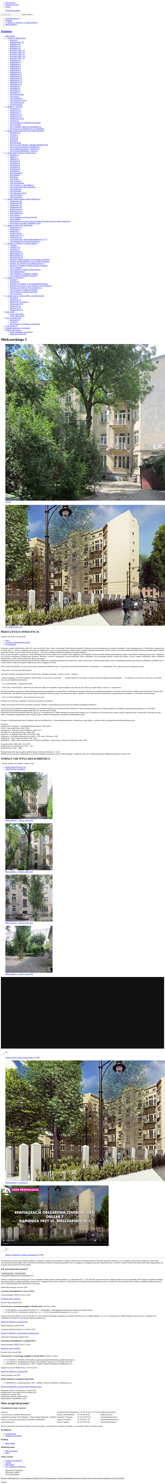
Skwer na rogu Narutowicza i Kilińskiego (24, 147)
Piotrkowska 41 (15, 306)
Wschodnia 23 (15, 163)
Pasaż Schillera (15, 219)
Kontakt (8, 1463)
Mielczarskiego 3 (11, 25)
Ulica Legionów (15, 181)
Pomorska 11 (14, 155)
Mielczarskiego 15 (16, 253)
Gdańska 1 (14, 245)
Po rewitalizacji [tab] (10, 644)
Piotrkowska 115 (16, 205)
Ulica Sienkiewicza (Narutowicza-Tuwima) (25, 123)
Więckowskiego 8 (16, 310)
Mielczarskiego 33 (16, 257)
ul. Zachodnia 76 (11, 326)
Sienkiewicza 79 (16, 237)
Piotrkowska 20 (15, 300)
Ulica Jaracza (14, 96)
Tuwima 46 (14, 139)
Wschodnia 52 (15, 90)
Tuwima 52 (14, 141)
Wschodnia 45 (15, 86)
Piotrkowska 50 (15, 308)
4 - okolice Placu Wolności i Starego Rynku (20, 153)
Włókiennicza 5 (15, 66)
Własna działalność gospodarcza (21, 332)
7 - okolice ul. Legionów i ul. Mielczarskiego (21, 22)
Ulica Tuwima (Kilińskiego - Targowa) (23, 151)
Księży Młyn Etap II (17, 316)
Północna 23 (14, 159)
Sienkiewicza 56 (16, 233)
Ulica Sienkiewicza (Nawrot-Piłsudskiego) (25, 241)
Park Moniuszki (15, 143)
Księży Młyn (10, 312)
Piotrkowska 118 (16, 207)
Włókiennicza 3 (15, 62)
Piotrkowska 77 (15, 113)
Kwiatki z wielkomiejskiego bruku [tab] (17, 642)
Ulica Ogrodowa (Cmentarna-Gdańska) (24, 274)
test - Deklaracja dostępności (15, 1467)
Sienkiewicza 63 (16, 211)
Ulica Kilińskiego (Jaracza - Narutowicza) (25, 149)
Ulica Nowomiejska (17, 183)
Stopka (7, 7)
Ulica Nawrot (15, 215)
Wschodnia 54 (15, 92)
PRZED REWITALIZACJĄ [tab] (15, 767)
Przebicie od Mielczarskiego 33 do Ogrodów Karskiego (29, 259)
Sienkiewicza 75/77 (17, 235)
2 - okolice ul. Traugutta (13, 106)
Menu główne (10, 3)
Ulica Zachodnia (16, 197)
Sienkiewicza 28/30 (17, 119)
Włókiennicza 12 (16, 76)
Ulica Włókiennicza (17, 102)
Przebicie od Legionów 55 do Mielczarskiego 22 (27, 264)
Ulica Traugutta (15, 125)
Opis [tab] (7, 640)
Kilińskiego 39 (15, 133)
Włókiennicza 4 (15, 64)
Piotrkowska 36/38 (16, 304)
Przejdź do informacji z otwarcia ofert (14, 1322)
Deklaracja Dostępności (13, 1461)
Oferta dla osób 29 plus (18, 334)
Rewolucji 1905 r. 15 (17, 52)
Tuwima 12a (14, 121)
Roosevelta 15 (15, 229)
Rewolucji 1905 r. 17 (17, 54)
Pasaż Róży (14, 177)
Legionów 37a (15, 247)
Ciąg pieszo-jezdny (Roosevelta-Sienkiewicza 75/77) (28, 239)
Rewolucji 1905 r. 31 (17, 58)
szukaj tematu (27, 14)
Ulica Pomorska (15, 189)
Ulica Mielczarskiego (17, 272)
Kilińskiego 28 (15, 46)
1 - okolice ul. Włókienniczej (15, 38)
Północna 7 (14, 157)
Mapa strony (9, 1465)
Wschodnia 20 (15, 161)
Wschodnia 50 (15, 88)
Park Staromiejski (16, 173)
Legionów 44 (14, 249)
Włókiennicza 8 (15, 72)
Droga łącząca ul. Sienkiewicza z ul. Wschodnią (27, 129)
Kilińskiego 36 (15, 48)
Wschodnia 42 (15, 169)
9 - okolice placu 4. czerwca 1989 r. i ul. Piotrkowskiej (24, 296)
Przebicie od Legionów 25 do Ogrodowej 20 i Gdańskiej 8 (31, 286)
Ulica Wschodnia (16, 104)
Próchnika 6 (14, 298)
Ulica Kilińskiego (16, 98)
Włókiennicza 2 (15, 60)
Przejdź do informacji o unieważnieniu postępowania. (20, 1333)
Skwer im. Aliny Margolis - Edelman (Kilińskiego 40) (29, 145)
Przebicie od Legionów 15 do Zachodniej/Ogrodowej (29, 284)
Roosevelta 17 (15, 231)
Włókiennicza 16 (16, 82)
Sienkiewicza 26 (16, 117)
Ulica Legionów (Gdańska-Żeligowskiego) (25, 270)
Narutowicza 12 (15, 111)
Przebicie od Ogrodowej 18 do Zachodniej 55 (26, 288)
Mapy (7, 1453)
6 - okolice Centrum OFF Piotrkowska (19, 225)
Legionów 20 (14, 282)
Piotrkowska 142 (16, 227)
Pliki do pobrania (11, 1451)
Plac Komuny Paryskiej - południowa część (25, 223)
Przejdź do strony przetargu (10, 1299)
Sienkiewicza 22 (16, 115)
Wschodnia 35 (15, 167)
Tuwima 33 (14, 135)
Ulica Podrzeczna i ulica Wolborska (22, 187)
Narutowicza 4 (15, 108)
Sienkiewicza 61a (16, 209)
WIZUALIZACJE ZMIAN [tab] (15, 769)
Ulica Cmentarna (16, 268)
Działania (8, 20)
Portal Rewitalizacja (12, 18)
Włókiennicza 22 (16, 84)
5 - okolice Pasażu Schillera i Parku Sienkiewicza (22, 199)
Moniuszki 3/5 (15, 320)
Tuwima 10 (14, 322)
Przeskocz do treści (12, 5)
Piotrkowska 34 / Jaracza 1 (19, 302)
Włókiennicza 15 (16, 80)
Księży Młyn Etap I (17, 314)
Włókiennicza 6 (15, 68)
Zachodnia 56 (15, 171)
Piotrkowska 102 (16, 201)
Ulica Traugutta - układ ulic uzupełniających (25, 127)
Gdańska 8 (14, 280)
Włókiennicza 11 (16, 74)
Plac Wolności (15, 175)
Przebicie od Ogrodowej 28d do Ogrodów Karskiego (29, 266)
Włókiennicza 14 (16, 78)
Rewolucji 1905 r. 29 (17, 56)
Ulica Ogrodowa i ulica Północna (22, 185)
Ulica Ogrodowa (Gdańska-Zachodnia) (24, 292)
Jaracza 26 (13, 40)
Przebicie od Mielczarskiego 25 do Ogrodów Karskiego (29, 262)
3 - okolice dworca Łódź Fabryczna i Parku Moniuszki (24, 131)
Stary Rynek (14, 179)
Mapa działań (10, 36)
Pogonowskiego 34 (17, 42)
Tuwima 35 (14, 137)
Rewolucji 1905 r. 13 (17, 50)
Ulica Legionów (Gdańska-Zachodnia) (23, 290)
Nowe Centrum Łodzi (13, 318)
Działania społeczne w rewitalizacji (17, 328)
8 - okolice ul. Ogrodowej (14, 278)
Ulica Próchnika (15, 191)
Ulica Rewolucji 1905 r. (18, 100)
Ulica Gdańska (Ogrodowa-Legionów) (23, 276)
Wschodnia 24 (15, 165)
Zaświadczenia (10, 1434)
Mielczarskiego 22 (16, 255)
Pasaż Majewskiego (17, 94)
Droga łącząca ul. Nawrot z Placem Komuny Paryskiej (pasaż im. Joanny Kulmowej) (40, 221)
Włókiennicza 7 (15, 70)
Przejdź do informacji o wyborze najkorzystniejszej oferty (21, 1387)
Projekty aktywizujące (13, 330)
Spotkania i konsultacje (13, 1436)
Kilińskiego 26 (15, 44)
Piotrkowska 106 (16, 203)
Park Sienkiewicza (16, 213)
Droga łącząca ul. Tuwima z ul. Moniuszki (25, 324)
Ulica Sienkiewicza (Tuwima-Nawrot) (23, 217)
